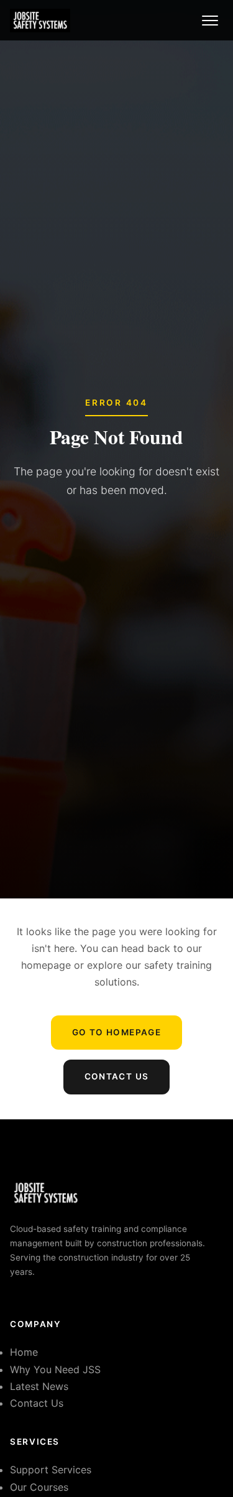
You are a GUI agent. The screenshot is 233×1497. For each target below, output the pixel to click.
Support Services (50, 1469)
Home (24, 1352)
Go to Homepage (116, 1032)
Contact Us (117, 1076)
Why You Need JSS (55, 1369)
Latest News (39, 1386)
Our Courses (39, 1487)
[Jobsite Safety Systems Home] (40, 20)
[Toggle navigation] (210, 20)
